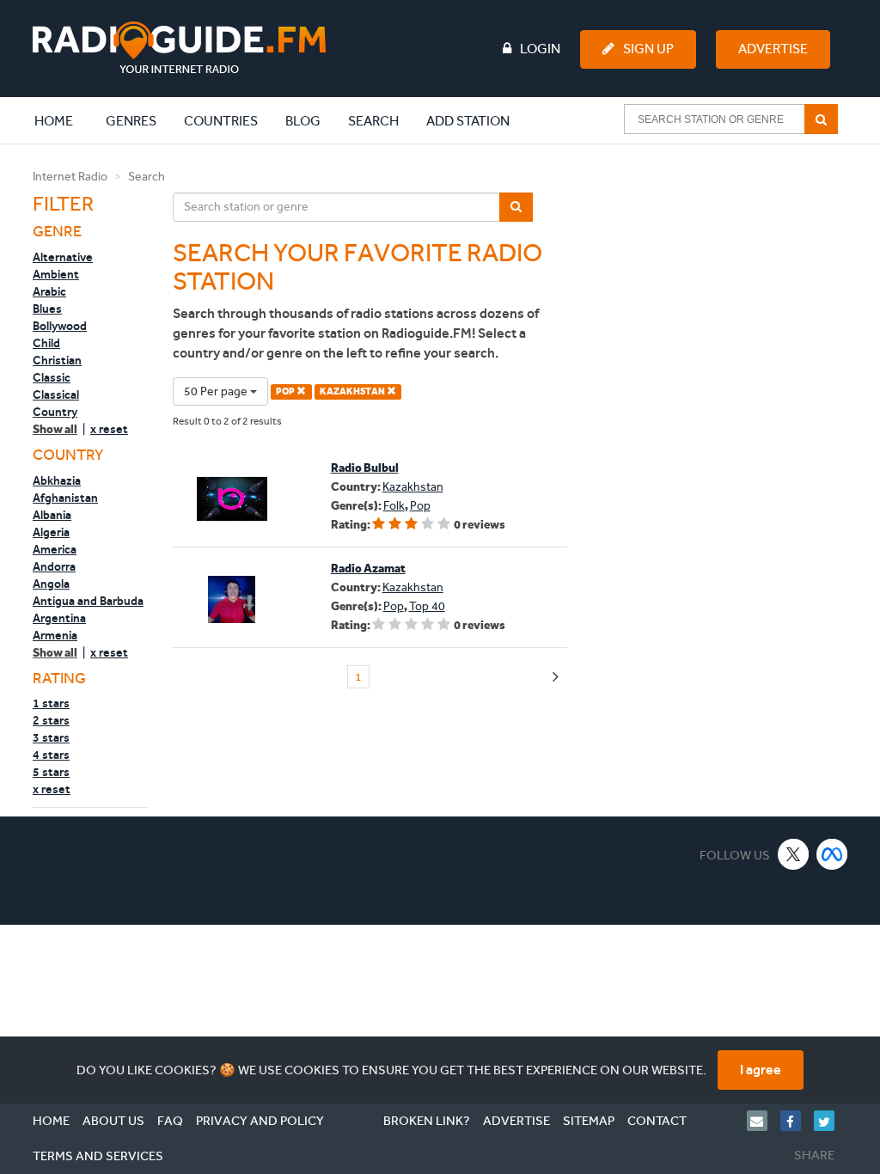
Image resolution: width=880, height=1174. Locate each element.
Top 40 (427, 606)
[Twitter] (830, 1120)
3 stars (51, 737)
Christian (57, 360)
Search (373, 121)
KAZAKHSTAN (353, 391)
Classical (56, 394)
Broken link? (426, 1120)
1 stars (51, 703)
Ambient (56, 274)
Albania (52, 515)
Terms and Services (98, 1156)
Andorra (54, 566)
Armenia (55, 635)
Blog (303, 121)
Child (46, 343)
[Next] (555, 677)
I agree (760, 1069)
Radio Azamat (368, 568)
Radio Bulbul (365, 468)
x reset (109, 429)
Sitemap (588, 1120)
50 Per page (217, 391)
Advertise (773, 48)
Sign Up (648, 48)
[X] (794, 854)
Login (540, 48)
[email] (763, 1120)
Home (62, 120)
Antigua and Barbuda (88, 601)
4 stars (51, 754)
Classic (51, 377)
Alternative (63, 257)
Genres (131, 121)
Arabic (49, 291)
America (54, 549)
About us (113, 1120)
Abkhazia (57, 480)
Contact (657, 1120)
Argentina (59, 618)
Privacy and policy (260, 1120)
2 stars (51, 720)
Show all (55, 429)
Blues (47, 308)
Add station (468, 121)
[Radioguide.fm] (179, 47)
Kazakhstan (412, 487)
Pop (420, 505)
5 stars (51, 772)
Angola (51, 583)
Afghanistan (65, 497)
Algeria (51, 532)
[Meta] (832, 854)
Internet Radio (70, 176)
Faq (170, 1120)
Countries (221, 121)
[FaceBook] (797, 1120)
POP (286, 391)
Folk (394, 505)
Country (55, 412)
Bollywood (60, 326)
